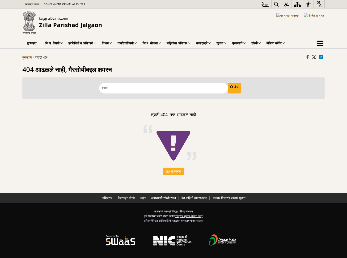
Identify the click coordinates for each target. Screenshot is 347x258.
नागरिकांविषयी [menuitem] (126, 43)
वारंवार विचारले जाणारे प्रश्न (229, 198)
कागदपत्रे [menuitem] (201, 43)
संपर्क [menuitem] (254, 43)
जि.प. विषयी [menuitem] (52, 43)
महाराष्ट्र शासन (32, 4)
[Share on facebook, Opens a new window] (308, 57)
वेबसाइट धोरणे (126, 198)
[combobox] (318, 4)
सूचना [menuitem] (219, 43)
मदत (143, 198)
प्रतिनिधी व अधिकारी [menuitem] (80, 43)
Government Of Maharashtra (64, 4)
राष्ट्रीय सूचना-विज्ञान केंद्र (189, 216)
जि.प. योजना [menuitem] (150, 43)
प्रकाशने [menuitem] (237, 43)
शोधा (236, 87)
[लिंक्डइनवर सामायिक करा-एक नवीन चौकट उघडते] (322, 57)
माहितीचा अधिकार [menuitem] (177, 43)
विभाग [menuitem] (105, 43)
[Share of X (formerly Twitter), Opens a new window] (314, 57)
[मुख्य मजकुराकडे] (265, 4)
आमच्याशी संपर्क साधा (163, 198)
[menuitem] (276, 4)
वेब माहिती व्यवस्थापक (194, 198)
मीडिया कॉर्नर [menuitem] (274, 43)
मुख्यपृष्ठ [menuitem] (31, 43)
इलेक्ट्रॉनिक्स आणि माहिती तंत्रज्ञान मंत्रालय (167, 221)
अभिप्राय (175, 171)
